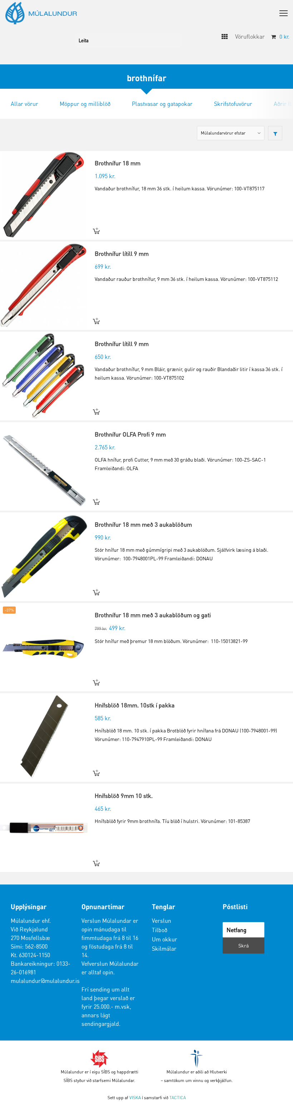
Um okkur (164, 939)
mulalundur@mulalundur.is (45, 980)
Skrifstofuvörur (233, 103)
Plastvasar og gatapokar (162, 103)
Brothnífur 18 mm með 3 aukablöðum (143, 524)
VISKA (135, 1097)
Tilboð (159, 930)
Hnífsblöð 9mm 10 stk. (124, 795)
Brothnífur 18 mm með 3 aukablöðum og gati (153, 615)
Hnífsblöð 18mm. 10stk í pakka (135, 705)
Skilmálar (164, 948)
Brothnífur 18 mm (117, 163)
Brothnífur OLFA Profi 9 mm (130, 434)
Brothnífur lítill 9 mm (122, 253)
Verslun (161, 920)
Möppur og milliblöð (85, 103)
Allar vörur (24, 103)
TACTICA (177, 1097)
